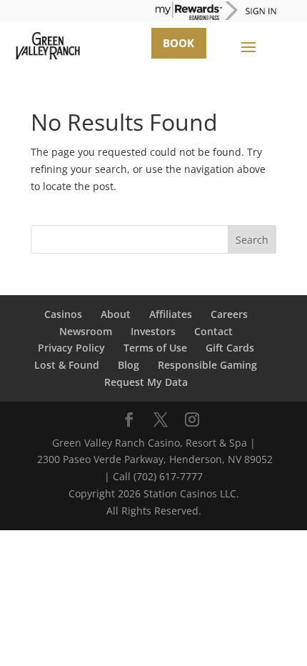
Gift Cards (230, 347)
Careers (229, 314)
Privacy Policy (71, 347)
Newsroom (85, 331)
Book (178, 43)
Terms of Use (155, 347)
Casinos (63, 314)
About (116, 314)
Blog (128, 365)
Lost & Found (66, 365)
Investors (153, 331)
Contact (213, 331)
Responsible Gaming (207, 365)
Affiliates (170, 314)
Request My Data (146, 382)
